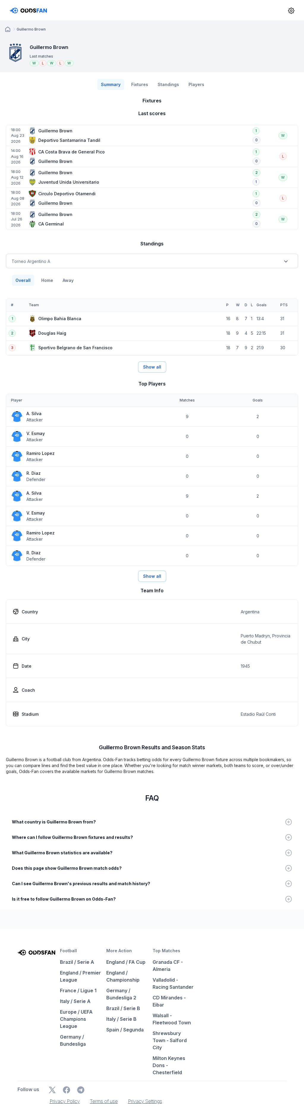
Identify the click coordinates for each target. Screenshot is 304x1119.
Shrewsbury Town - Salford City (170, 1040)
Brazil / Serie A (77, 962)
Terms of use (104, 1101)
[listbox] (152, 261)
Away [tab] (68, 280)
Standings (168, 84)
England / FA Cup (125, 962)
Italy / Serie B (121, 1019)
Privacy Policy (65, 1101)
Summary (111, 84)
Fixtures (139, 84)
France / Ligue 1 (78, 990)
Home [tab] (47, 280)
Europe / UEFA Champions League (76, 1019)
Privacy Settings (145, 1101)
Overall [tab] (23, 280)
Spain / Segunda (125, 1030)
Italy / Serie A (75, 1001)
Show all (152, 366)
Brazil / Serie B (123, 1008)
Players (196, 84)
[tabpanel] (152, 327)
